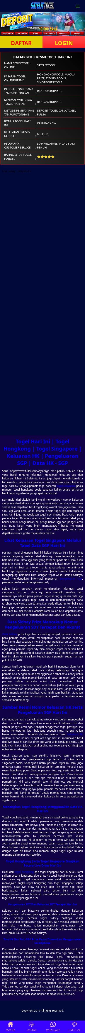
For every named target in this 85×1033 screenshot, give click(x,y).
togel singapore (66, 486)
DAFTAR (21, 43)
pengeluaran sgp (71, 578)
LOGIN (64, 43)
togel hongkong (24, 872)
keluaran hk (75, 734)
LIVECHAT (74, 1030)
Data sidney (9, 634)
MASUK (10, 1030)
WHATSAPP (53, 1030)
